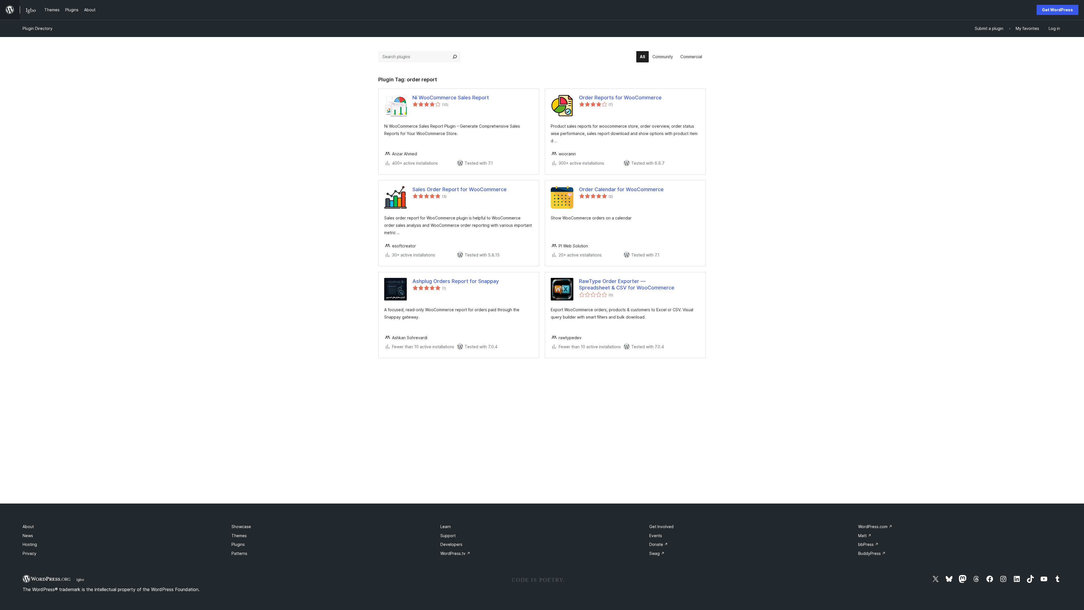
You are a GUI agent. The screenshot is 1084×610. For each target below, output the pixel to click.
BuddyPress (872, 553)
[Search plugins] (454, 56)
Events (655, 535)
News (28, 535)
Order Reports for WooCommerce (620, 98)
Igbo (80, 579)
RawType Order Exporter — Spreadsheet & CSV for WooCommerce (626, 284)
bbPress (868, 544)
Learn (445, 526)
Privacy (29, 553)
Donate (658, 544)
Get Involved (661, 526)
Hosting (30, 544)
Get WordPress (1057, 9)
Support (448, 535)
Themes (239, 535)
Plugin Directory (38, 28)
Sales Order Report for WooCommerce (459, 189)
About (28, 526)
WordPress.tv (455, 553)
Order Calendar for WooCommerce (621, 189)
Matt (864, 535)
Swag (657, 553)
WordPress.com (875, 526)
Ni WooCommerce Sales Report (450, 98)
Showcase (241, 526)
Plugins (238, 544)
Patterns (239, 553)
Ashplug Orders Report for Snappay (455, 281)
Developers (451, 544)
